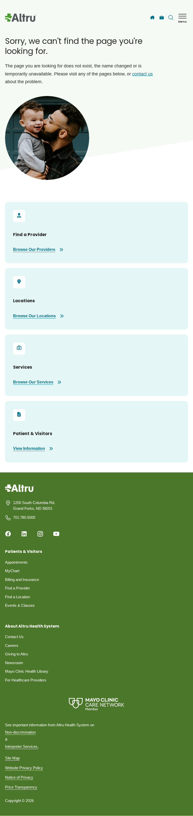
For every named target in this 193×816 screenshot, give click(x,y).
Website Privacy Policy (24, 768)
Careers (11, 645)
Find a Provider (17, 588)
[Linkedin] (24, 534)
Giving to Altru (16, 654)
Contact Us (14, 637)
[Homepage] (19, 492)
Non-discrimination (20, 732)
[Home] (152, 18)
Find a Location (17, 597)
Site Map (12, 758)
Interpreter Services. (21, 746)
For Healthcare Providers (25, 680)
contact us (142, 73)
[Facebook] (8, 534)
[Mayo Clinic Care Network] (96, 704)
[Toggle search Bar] (171, 18)
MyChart (12, 571)
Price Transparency (21, 787)
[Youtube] (56, 534)
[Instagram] (40, 534)
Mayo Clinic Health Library (26, 671)
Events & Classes (20, 605)
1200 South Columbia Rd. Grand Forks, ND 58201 (34, 505)
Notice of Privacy (19, 777)
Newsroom (14, 663)
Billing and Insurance (22, 579)
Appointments (16, 562)
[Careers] (161, 17)
